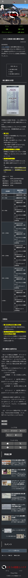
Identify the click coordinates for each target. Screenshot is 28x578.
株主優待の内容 (13, 69)
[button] (10, 435)
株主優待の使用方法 (14, 74)
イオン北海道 (5, 47)
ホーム (7, 570)
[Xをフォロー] (20, 443)
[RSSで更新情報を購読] (20, 447)
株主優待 (5, 421)
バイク (20, 570)
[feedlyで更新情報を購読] (7, 447)
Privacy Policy (14, 573)
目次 (12, 66)
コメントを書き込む (14, 550)
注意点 (11, 71)
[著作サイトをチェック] (7, 443)
